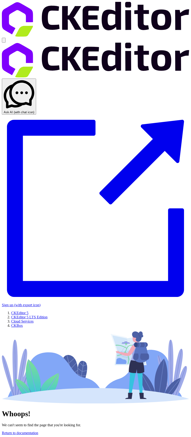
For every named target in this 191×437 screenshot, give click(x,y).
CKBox (17, 325)
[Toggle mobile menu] (4, 40)
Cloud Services (22, 321)
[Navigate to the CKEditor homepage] (95, 36)
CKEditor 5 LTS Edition (29, 317)
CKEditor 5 (19, 313)
